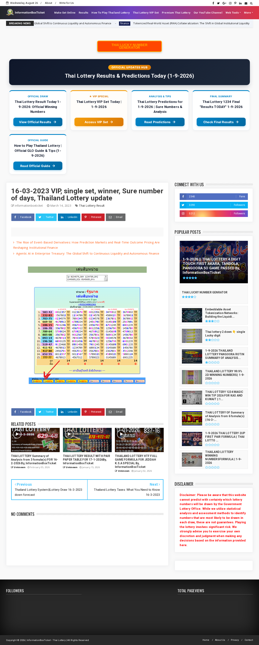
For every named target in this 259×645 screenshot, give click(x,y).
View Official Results (35, 122)
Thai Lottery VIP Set (146, 12)
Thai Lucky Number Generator (129, 46)
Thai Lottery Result (92, 205)
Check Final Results (218, 122)
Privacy (235, 640)
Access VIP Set (96, 122)
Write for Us (66, 2)
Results (83, 12)
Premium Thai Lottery (176, 12)
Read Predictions (157, 122)
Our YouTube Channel (208, 12)
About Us (220, 640)
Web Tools (232, 12)
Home (206, 640)
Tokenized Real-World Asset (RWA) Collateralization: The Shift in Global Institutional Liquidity (163, 23)
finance (96, 23)
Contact (249, 640)
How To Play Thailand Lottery (110, 12)
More (247, 12)
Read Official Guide (35, 166)
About (48, 2)
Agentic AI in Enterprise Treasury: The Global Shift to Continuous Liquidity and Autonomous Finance (87, 253)
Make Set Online (64, 12)
